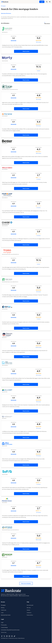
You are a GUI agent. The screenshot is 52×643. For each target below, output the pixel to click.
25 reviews (38, 291)
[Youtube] (12, 636)
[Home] (6, 1)
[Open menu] (49, 1)
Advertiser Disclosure (6, 13)
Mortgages (3, 5)
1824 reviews (38, 539)
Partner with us (30, 615)
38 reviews (38, 125)
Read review (26, 51)
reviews (38, 70)
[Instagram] (7, 636)
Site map (29, 607)
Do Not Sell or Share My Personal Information (10, 629)
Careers (28, 610)
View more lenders (26, 583)
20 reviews (38, 512)
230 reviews (38, 375)
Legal (2, 622)
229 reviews (38, 567)
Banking (2, 607)
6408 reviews (38, 347)
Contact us (29, 612)
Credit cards (3, 610)
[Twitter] (4, 636)
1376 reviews (38, 153)
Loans (2, 612)
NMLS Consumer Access (20, 594)
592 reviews (38, 42)
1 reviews (38, 318)
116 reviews (38, 401)
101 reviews (38, 455)
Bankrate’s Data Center (5, 615)
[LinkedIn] (9, 636)
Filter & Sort (47, 23)
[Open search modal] (46, 1)
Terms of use (3, 632)
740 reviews (38, 99)
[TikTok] (14, 636)
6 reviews (38, 179)
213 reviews (38, 428)
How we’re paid (30, 605)
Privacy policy (4, 625)
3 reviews (38, 207)
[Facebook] (2, 636)
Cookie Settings (4, 627)
